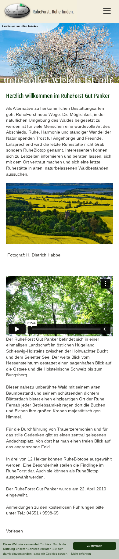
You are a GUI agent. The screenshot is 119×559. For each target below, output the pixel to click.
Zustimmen (94, 545)
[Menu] (107, 11)
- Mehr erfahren (80, 553)
